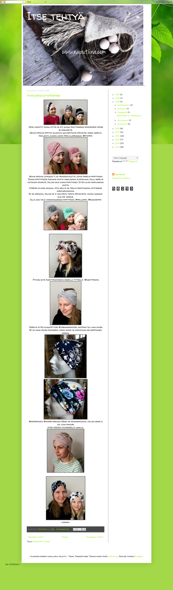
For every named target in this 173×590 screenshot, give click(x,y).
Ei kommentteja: (63, 529)
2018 (117, 128)
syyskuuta (122, 108)
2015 (117, 139)
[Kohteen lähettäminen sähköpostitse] (74, 529)
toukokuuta (122, 112)
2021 (117, 94)
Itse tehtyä (56, 16)
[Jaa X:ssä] (79, 529)
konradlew (113, 556)
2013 (117, 147)
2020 (118, 98)
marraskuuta (123, 105)
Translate (133, 161)
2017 (117, 132)
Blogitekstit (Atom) (41, 541)
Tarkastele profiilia (121, 178)
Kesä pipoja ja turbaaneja (43, 95)
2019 (117, 101)
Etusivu (65, 537)
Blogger (139, 556)
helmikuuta (122, 124)
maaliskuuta (123, 120)
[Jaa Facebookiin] (82, 529)
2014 (117, 143)
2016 (117, 136)
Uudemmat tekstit (36, 537)
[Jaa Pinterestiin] (84, 529)
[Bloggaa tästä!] (77, 529)
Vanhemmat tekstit (94, 537)
